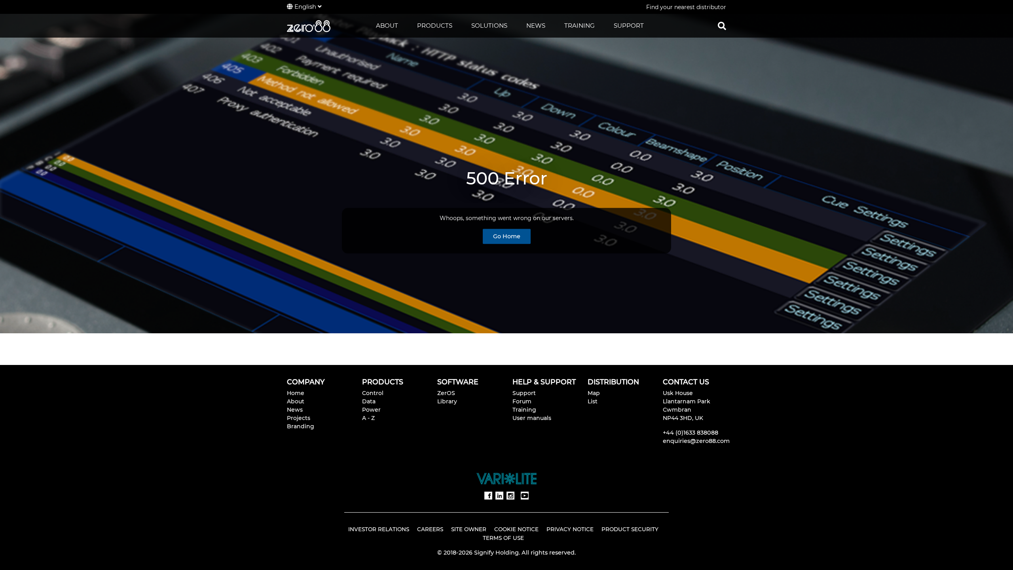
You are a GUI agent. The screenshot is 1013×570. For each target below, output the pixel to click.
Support (524, 393)
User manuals (531, 418)
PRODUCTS (434, 25)
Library (447, 401)
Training (524, 409)
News (295, 409)
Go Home (506, 236)
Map (594, 393)
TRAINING (579, 25)
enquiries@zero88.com (696, 441)
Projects (298, 418)
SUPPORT (629, 25)
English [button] (305, 6)
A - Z (368, 418)
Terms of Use (503, 538)
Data (369, 401)
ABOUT (387, 25)
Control (372, 393)
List (593, 401)
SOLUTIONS (489, 25)
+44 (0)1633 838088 (690, 432)
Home (295, 393)
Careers (430, 529)
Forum (521, 401)
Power (371, 409)
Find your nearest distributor (686, 7)
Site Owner (468, 529)
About (295, 401)
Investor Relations (378, 529)
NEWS (535, 25)
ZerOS (446, 393)
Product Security (629, 529)
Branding (300, 426)
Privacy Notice (570, 529)
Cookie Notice (516, 529)
